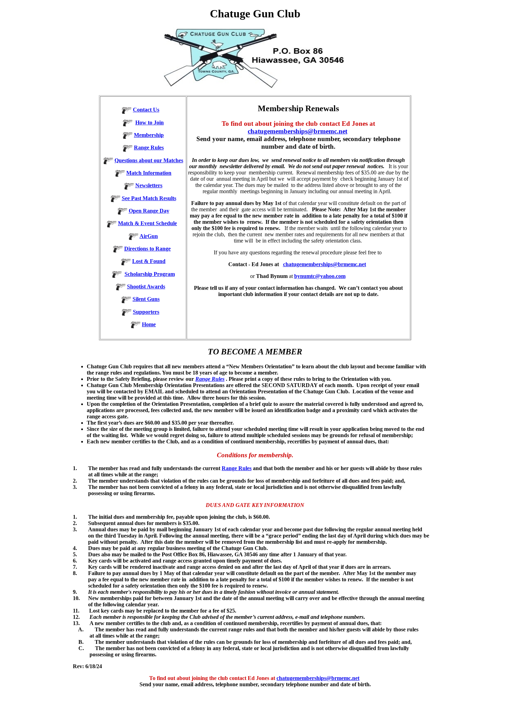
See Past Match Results (149, 198)
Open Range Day (149, 211)
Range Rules (149, 147)
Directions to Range (147, 249)
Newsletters (148, 185)
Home (149, 324)
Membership (149, 135)
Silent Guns (146, 299)
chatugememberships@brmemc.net (297, 131)
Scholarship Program (150, 274)
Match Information (148, 173)
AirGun (148, 236)
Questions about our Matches (148, 160)
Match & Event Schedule (147, 223)
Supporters (146, 312)
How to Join (149, 122)
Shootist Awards (146, 286)
